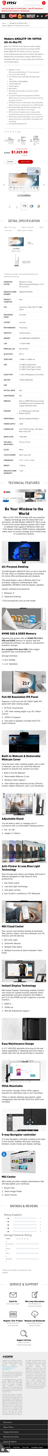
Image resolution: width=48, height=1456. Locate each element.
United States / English (37, 1447)
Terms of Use (25, 1447)
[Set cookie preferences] (4, 1447)
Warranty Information (11, 1437)
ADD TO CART (25, 162)
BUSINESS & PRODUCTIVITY (18, 23)
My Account (7, 1422)
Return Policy (8, 1427)
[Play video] (33, 171)
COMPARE (10, 162)
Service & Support (9, 1441)
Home (4, 23)
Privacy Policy (16, 1447)
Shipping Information (11, 1432)
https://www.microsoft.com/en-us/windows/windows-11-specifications (10, 1368)
